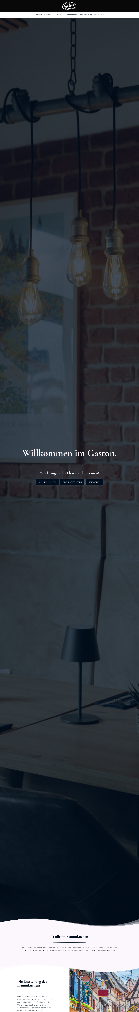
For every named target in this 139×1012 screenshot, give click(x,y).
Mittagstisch (94, 482)
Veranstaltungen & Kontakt (91, 15)
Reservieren (71, 15)
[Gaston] (69, 6)
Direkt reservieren (72, 482)
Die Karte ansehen (47, 482)
